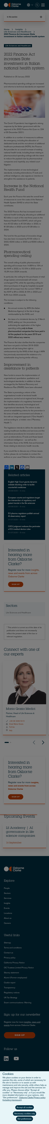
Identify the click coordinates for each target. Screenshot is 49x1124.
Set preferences (24, 1119)
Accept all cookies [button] (25, 1107)
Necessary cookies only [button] (24, 1113)
